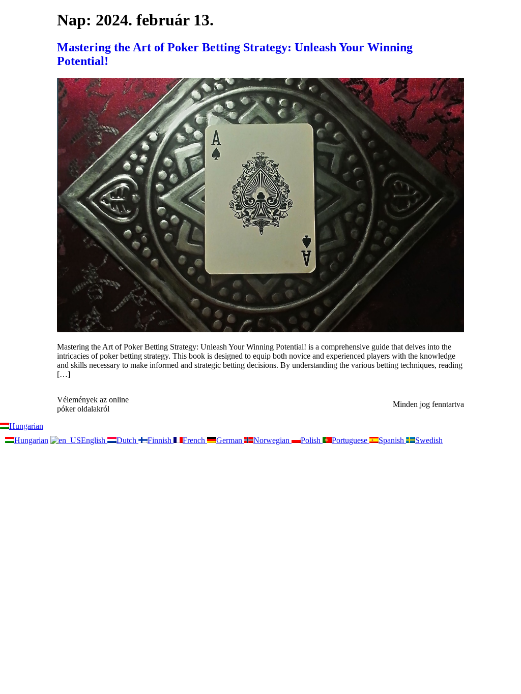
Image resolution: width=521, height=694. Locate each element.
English (94, 440)
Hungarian (26, 426)
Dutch (127, 440)
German (230, 440)
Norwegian (272, 440)
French (195, 440)
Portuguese (350, 440)
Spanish (392, 440)
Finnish (160, 440)
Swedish (429, 440)
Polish (312, 440)
